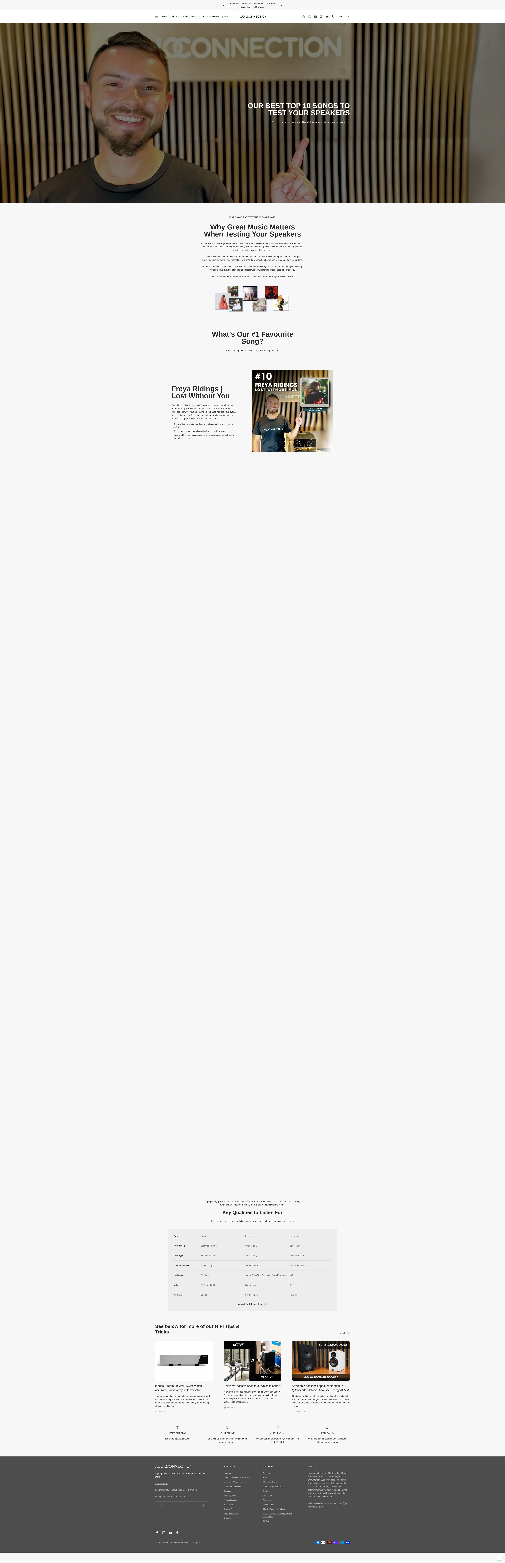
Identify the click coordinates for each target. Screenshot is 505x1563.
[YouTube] (327, 16)
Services (266, 1491)
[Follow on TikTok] (177, 1532)
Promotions (267, 1500)
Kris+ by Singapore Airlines (273, 1509)
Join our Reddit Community (188, 16)
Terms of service (230, 1500)
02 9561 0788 (161, 1483)
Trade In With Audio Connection (237, 1477)
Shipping (227, 1491)
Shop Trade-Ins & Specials (217, 16)
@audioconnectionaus (327, 1442)
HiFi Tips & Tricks (269, 1482)
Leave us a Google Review (235, 1482)
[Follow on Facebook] (157, 1532)
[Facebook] (315, 16)
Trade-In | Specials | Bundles (274, 1486)
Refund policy (229, 1504)
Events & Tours (268, 1504)
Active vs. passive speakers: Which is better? (252, 1386)
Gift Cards (266, 1521)
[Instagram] (321, 16)
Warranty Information (232, 1495)
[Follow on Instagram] (163, 1532)
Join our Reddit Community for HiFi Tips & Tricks (277, 1514)
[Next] (281, 5)
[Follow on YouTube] (170, 1532)
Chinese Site (229, 1509)
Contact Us (267, 1495)
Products (266, 1473)
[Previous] (223, 5)
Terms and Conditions (233, 1486)
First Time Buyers (231, 1513)
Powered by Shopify (190, 1542)
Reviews (227, 1518)
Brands (265, 1477)
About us (227, 1473)
